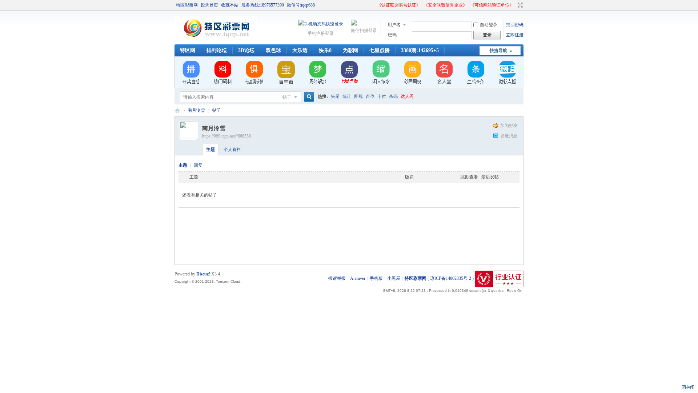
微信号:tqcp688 (301, 5)
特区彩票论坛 (177, 110)
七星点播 (379, 50)
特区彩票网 (187, 5)
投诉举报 (337, 278)
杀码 (393, 96)
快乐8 (325, 50)
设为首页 (209, 5)
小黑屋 (393, 278)
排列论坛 (216, 50)
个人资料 (232, 149)
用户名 (394, 24)
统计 (346, 96)
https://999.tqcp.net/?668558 (226, 136)
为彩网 (350, 50)
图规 (358, 96)
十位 (381, 96)
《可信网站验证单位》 (492, 5)
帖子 (286, 97)
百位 (370, 96)
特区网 (187, 50)
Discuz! (203, 274)
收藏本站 (229, 5)
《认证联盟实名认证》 (399, 5)
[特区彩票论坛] (215, 40)
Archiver (357, 278)
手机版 (376, 278)
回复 (198, 165)
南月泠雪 (196, 110)
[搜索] (308, 97)
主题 (210, 149)
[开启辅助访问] (374, 5)
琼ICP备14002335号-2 (450, 278)
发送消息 (509, 135)
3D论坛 (246, 50)
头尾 (335, 96)
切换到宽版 (519, 5)
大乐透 (300, 50)
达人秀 (407, 96)
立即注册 (515, 34)
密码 (392, 34)
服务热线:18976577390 (262, 5)
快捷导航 (498, 50)
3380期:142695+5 (420, 50)
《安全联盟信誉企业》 (445, 5)
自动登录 (488, 24)
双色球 (273, 50)
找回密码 (515, 24)
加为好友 (509, 125)
